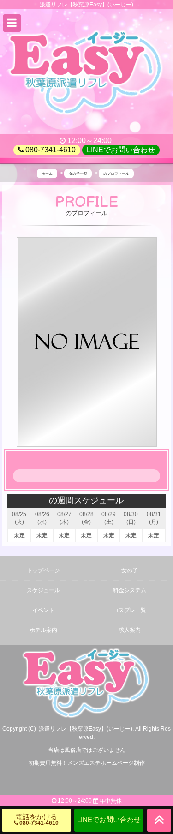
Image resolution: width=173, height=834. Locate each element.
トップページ (43, 570)
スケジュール (43, 590)
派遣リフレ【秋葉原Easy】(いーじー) (85, 729)
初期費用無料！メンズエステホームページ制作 (87, 763)
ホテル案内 (43, 630)
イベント (43, 610)
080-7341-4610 (50, 150)
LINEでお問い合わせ (121, 150)
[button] (12, 23)
